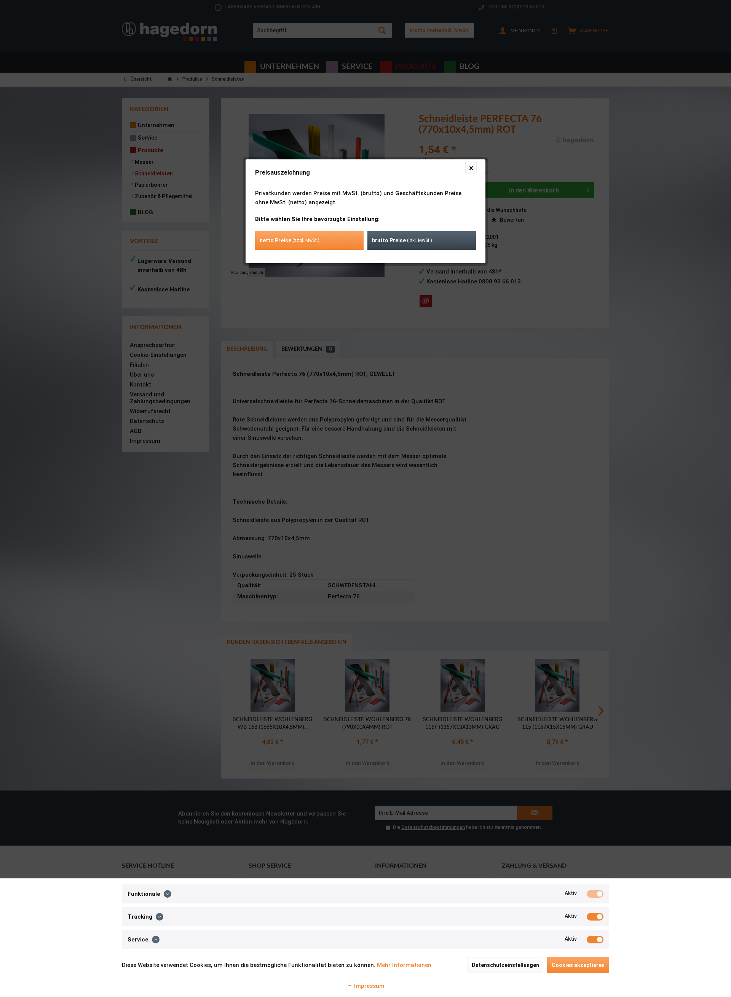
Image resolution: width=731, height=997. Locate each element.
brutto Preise (402, 240)
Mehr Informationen (404, 965)
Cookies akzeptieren (578, 965)
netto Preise (289, 240)
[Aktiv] (595, 894)
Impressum (369, 986)
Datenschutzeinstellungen (505, 965)
